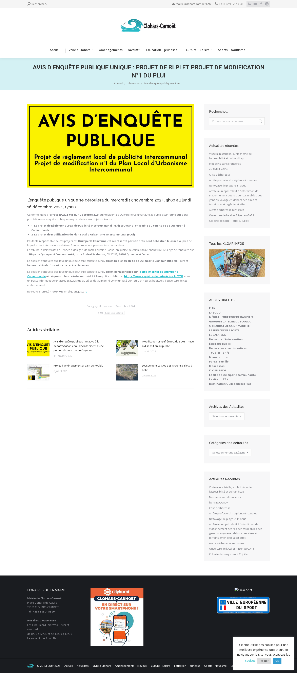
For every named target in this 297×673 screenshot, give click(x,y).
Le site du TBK (218, 379)
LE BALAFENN (217, 335)
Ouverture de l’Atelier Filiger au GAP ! (231, 215)
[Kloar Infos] (237, 263)
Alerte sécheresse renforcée (226, 210)
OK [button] (277, 660)
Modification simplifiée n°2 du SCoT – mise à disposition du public (168, 344)
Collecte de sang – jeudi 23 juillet (229, 221)
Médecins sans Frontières (225, 163)
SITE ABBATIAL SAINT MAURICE (229, 326)
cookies (250, 660)
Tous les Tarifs (219, 352)
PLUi (212, 308)
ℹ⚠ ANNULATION (219, 169)
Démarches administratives (227, 348)
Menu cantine (218, 357)
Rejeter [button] (264, 660)
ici (86, 291)
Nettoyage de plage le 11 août (227, 185)
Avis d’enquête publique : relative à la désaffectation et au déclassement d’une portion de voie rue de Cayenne (79, 346)
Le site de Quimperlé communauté (232, 375)
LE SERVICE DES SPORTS (224, 330)
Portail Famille (219, 361)
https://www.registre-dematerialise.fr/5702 (153, 276)
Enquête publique (114, 313)
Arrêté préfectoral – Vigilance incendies (233, 180)
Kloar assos (216, 366)
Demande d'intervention (226, 339)
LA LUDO (215, 312)
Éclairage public (220, 344)
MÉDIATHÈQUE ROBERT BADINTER (231, 317)
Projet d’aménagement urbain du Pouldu (78, 365)
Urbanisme (106, 306)
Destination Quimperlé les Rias (230, 384)
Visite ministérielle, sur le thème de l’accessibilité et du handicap (230, 156)
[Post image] (38, 348)
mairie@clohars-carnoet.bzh (193, 4)
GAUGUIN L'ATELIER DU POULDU (230, 321)
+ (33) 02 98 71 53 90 (230, 4)
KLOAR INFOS (217, 370)
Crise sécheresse (220, 174)
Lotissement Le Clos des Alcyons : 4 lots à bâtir (167, 368)
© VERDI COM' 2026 (48, 666)
